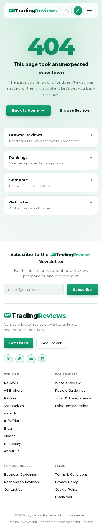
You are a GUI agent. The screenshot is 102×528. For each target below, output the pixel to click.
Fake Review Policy (71, 405)
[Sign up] (78, 10)
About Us (11, 451)
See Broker (52, 343)
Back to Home (25, 110)
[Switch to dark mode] (67, 10)
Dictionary (12, 444)
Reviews (11, 383)
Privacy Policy (66, 482)
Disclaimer (63, 497)
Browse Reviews (75, 110)
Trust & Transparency (73, 398)
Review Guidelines (70, 390)
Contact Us (13, 489)
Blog (8, 428)
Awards (10, 413)
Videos (9, 436)
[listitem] (8, 358)
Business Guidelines (20, 474)
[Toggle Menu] (89, 10)
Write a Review (68, 383)
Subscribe (82, 289)
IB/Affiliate (13, 421)
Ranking (10, 398)
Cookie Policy (66, 489)
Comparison (14, 405)
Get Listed (18, 343)
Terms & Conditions (71, 474)
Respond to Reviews (21, 482)
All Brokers (13, 390)
